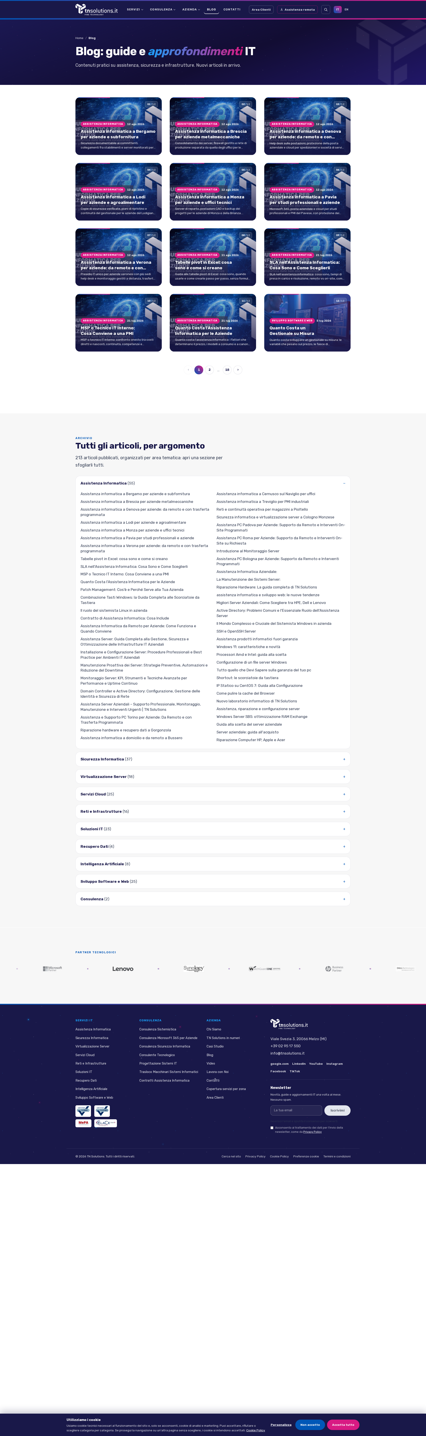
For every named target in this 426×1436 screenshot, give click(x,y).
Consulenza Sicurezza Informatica (164, 1046)
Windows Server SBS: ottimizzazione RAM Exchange (262, 716)
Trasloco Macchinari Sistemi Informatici (168, 1072)
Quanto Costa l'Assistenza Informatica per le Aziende (128, 582)
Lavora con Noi (218, 1072)
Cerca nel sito (231, 1156)
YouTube (316, 1063)
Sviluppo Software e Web (109, 881)
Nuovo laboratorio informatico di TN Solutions (257, 701)
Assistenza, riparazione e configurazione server (258, 709)
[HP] (281, 968)
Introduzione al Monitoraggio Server (248, 551)
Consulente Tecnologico (157, 1055)
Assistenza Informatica (108, 483)
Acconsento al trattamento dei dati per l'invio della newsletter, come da (309, 1129)
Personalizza (281, 1424)
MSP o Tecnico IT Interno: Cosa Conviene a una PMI (125, 574)
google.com (279, 1063)
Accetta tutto (343, 1424)
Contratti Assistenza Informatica (164, 1080)
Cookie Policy (279, 1156)
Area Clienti (261, 9)
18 (227, 370)
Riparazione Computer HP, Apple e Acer (251, 740)
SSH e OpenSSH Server (236, 631)
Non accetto (310, 1424)
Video (211, 1063)
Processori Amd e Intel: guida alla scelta (251, 654)
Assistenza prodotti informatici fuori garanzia (257, 639)
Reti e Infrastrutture (105, 811)
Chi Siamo (214, 1029)
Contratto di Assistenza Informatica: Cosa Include (125, 618)
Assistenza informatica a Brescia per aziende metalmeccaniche (137, 501)
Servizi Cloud (97, 794)
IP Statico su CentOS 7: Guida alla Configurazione (260, 685)
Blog (211, 9)
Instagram (334, 1063)
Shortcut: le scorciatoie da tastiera (247, 678)
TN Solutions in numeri (223, 1038)
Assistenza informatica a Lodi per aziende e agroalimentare (133, 522)
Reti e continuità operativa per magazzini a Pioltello (262, 509)
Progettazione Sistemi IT (158, 1063)
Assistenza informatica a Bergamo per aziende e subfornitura (135, 494)
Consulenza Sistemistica (157, 1029)
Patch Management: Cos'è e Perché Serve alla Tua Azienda (132, 590)
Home (79, 38)
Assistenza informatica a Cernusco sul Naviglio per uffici (266, 494)
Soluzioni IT (96, 829)
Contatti (232, 9)
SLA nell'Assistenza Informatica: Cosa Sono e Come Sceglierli (134, 566)
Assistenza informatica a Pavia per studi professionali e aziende (137, 538)
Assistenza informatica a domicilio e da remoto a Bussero (131, 738)
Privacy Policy (312, 1131)
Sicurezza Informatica (106, 759)
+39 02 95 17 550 (285, 1046)
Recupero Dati (97, 846)
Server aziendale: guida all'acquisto (248, 732)
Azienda (189, 9)
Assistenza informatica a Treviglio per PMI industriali (263, 501)
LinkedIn (299, 1063)
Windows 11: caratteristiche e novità (248, 647)
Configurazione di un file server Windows (252, 662)
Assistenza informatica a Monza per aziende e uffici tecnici (132, 530)
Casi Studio (215, 1046)
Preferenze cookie (306, 1156)
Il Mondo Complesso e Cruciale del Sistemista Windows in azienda (274, 623)
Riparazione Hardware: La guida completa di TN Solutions (267, 587)
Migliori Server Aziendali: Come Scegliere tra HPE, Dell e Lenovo (271, 603)
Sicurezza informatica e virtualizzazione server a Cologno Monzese (275, 517)
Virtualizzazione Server (107, 776)
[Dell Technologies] (351, 968)
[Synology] (139, 968)
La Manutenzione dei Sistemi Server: (248, 579)
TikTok (295, 1071)
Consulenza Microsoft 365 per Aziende (168, 1038)
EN (347, 9)
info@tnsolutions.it (287, 1053)
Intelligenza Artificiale (105, 864)
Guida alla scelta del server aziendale (249, 724)
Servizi (133, 9)
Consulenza (161, 9)
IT (337, 9)
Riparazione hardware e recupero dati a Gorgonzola (126, 730)
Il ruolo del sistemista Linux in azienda (114, 610)
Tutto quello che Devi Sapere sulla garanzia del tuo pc (264, 670)
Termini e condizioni (337, 1156)
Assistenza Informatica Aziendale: (247, 572)
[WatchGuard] (210, 968)
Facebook (278, 1071)
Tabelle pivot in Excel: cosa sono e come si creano (124, 559)
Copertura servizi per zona (226, 1089)
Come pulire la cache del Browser (246, 693)
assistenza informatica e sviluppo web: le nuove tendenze (268, 595)
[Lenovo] (69, 968)
